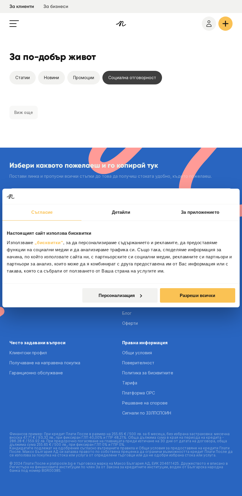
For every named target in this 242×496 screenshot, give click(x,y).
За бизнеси (55, 6)
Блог (127, 313)
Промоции (83, 77)
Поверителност (138, 362)
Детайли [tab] (121, 212)
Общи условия (137, 352)
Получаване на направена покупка (44, 362)
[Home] (121, 23)
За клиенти (21, 6)
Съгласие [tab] (42, 212)
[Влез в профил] (209, 24)
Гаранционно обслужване (36, 372)
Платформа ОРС (138, 392)
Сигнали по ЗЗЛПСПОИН (146, 412)
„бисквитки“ (49, 242)
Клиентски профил (28, 352)
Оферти (130, 323)
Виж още (23, 112)
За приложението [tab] (200, 212)
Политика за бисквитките (147, 372)
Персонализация (117, 295)
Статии (22, 77)
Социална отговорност (132, 77)
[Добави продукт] (225, 24)
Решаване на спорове (145, 402)
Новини (51, 77)
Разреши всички (197, 295)
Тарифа (129, 382)
